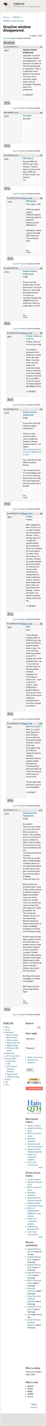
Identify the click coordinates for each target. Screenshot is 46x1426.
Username (31, 1038)
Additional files (12, 1045)
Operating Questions (31, 1139)
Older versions (12, 1040)
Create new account (35, 1057)
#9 (41, 623)
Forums (6, 17)
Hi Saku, (29, 516)
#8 (41, 513)
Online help (11, 1061)
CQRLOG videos (13, 1076)
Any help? (27, 115)
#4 (41, 198)
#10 (40, 723)
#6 (41, 333)
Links (7, 1084)
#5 (41, 268)
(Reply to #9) (26, 723)
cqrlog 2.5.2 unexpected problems (32, 1157)
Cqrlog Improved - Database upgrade (34, 1150)
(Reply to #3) (26, 198)
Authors (8, 1079)
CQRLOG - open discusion (13, 20)
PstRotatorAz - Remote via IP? (33, 1227)
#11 (40, 810)
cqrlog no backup (34, 1125)
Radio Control (12, 1074)
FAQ (8, 1063)
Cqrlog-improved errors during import (35, 1145)
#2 (41, 112)
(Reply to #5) (26, 333)
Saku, (28, 626)
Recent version (12, 1035)
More (41, 1167)
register (13, 38)
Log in (5, 38)
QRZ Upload (28, 158)
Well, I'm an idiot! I (33, 726)
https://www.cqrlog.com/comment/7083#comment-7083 (32, 452)
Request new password (32, 1061)
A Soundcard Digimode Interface (12, 1069)
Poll (6, 1082)
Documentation (11, 1058)
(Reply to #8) (26, 623)
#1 (41, 47)
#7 (41, 409)
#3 (41, 155)
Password (30, 1048)
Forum (7, 1029)
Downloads (9, 1032)
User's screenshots (12, 1056)
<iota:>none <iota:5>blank (32, 1163)
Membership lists (13, 1042)
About (7, 1027)
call (28, 1314)
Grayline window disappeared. (30, 272)
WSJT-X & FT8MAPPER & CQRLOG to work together (34, 1212)
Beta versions (12, 1037)
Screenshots (10, 1053)
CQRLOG (18, 4)
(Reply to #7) (26, 513)
